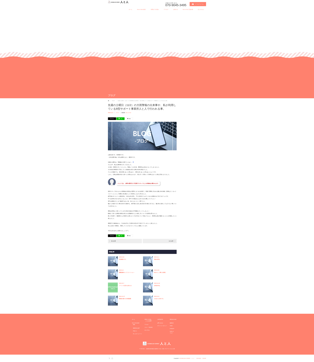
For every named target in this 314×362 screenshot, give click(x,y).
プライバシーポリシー (162, 325)
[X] (109, 358)
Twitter (171, 325)
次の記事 (171, 241)
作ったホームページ (137, 333)
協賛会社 (172, 323)
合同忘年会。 (157, 285)
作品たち (134, 331)
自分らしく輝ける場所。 (160, 272)
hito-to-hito (128, 112)
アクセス (166, 9)
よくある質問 (148, 321)
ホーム (130, 9)
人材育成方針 (160, 319)
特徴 (133, 324)
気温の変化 (157, 259)
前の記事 (113, 241)
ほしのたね (201, 9)
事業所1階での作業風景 (125, 298)
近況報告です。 (123, 259)
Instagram (172, 328)
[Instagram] (112, 358)
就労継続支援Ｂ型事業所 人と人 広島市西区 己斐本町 (193, 358)
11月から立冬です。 (159, 298)
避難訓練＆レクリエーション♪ (126, 272)
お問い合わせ (160, 323)
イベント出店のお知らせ (125, 285)
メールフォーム (199, 4)
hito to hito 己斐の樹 (188, 9)
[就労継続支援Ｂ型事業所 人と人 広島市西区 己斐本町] (118, 2)
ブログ (117, 112)
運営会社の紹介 (173, 319)
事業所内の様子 (136, 328)
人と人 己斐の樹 (148, 327)
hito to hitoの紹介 (141, 9)
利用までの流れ (155, 9)
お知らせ (175, 9)
